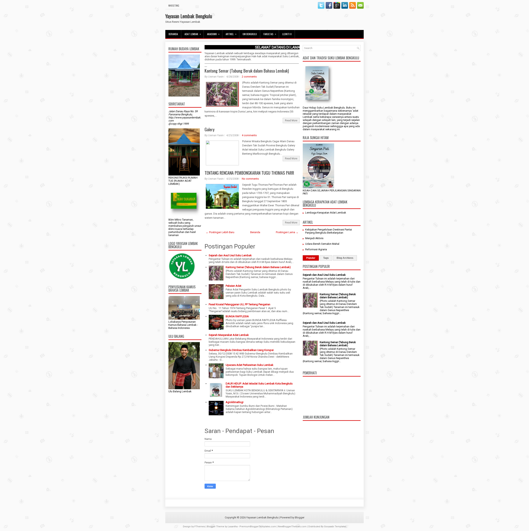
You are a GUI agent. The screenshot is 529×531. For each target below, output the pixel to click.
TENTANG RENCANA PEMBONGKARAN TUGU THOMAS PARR (249, 173)
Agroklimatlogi (234, 402)
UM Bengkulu (250, 34)
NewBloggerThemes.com (292, 526)
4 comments (249, 135)
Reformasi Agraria (316, 249)
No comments (250, 178)
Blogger (299, 517)
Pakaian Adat (233, 285)
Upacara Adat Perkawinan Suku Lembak (249, 364)
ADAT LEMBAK (193, 34)
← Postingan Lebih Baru (220, 232)
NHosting (173, 5)
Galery (209, 129)
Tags (326, 258)
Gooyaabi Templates (335, 526)
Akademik (213, 34)
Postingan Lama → (287, 232)
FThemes (199, 526)
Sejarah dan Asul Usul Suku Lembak (230, 255)
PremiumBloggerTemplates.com (257, 526)
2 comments (249, 76)
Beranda (173, 34)
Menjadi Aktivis (314, 238)
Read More (291, 120)
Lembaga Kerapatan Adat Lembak (325, 212)
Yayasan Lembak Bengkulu (188, 16)
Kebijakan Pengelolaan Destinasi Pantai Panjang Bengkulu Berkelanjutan (328, 231)
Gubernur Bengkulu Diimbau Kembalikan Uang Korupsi (241, 350)
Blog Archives (345, 258)
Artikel (231, 34)
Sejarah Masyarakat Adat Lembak (229, 334)
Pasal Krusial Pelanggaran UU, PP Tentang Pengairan (239, 304)
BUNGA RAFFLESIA (237, 316)
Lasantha (233, 526)
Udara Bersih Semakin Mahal (322, 243)
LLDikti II (287, 34)
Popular (310, 258)
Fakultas (269, 34)
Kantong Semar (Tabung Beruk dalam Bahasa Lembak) (247, 71)
